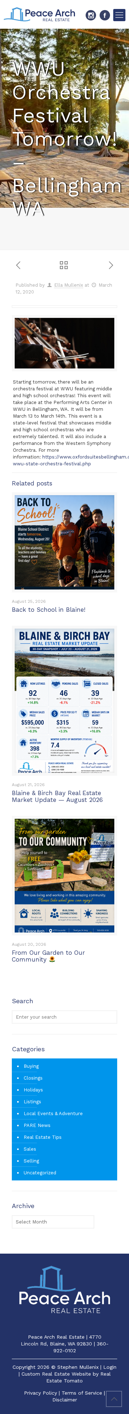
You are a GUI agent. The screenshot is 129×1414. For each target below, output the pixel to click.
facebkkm (105, 15)
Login (109, 1367)
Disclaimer (64, 1400)
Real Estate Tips (43, 1137)
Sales (30, 1149)
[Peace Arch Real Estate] (39, 14)
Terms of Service (82, 1393)
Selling (31, 1161)
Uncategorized (40, 1172)
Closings (33, 1078)
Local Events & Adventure (53, 1113)
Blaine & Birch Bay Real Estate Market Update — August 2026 (57, 796)
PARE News (37, 1125)
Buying (31, 1066)
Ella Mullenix (68, 285)
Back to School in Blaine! (48, 609)
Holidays (33, 1090)
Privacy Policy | (43, 1393)
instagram (91, 15)
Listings (32, 1101)
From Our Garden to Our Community (48, 956)
